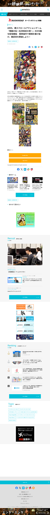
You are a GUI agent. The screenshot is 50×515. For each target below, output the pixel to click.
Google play (25, 155)
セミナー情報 (33, 14)
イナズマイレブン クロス (13, 409)
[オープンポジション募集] (25, 20)
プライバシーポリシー (25, 503)
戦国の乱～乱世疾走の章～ (13, 41)
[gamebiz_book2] (25, 220)
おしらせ (25, 501)
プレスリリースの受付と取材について (25, 496)
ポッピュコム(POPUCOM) (31, 412)
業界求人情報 (23, 14)
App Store (25, 160)
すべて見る (25, 195)
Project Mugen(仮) (12, 414)
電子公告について (25, 498)
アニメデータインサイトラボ (25, 409)
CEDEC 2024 (23, 412)
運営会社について (25, 492)
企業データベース (13, 14)
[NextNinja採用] (25, 434)
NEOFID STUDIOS (12, 420)
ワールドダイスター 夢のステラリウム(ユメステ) (25, 417)
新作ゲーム (10, 24)
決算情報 (42, 14)
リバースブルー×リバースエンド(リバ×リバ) (26, 414)
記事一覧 (3, 14)
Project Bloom (12, 417)
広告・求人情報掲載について (25, 494)
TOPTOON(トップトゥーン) (14, 412)
